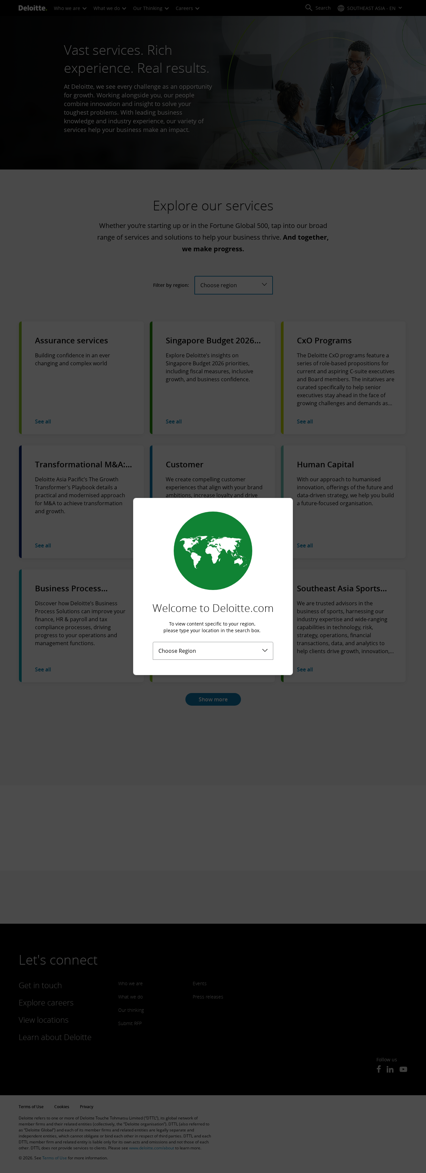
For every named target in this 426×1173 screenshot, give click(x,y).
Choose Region (177, 650)
